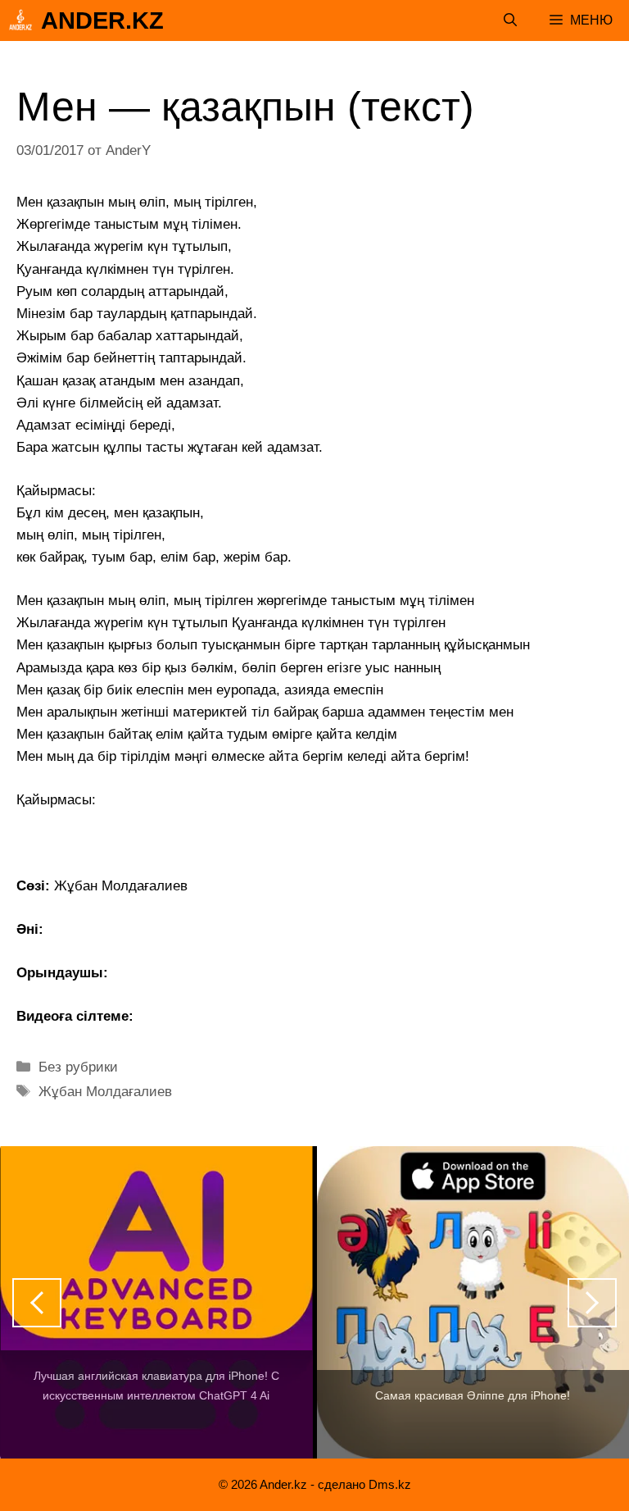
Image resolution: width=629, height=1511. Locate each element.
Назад (36, 1302)
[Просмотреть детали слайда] (156, 1302)
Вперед (592, 1302)
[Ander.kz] (20, 20)
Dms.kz (390, 1484)
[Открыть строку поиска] (510, 20)
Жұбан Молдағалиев (105, 1091)
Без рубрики (78, 1067)
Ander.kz (102, 20)
